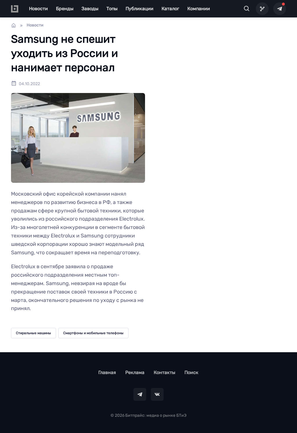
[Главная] (13, 25)
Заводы (90, 8)
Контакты (164, 372)
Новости (38, 8)
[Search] (246, 9)
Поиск (191, 372)
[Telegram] (279, 8)
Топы (111, 8)
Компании (198, 8)
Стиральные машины (33, 333)
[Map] (262, 8)
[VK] (157, 394)
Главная (107, 372)
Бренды (64, 8)
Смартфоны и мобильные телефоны (93, 333)
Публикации (139, 8)
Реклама (134, 372)
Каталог (170, 8)
